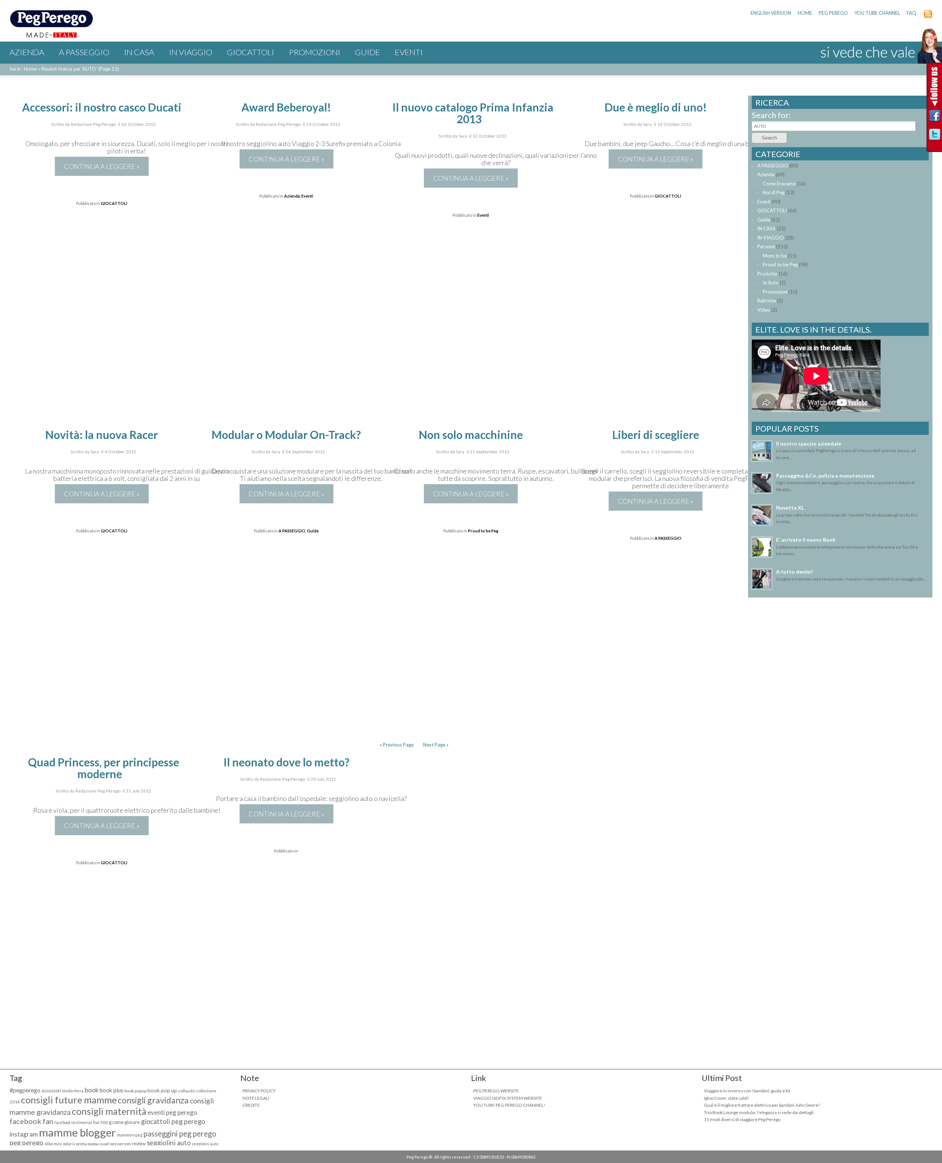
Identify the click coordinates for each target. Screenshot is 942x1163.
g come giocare (124, 1122)
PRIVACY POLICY (259, 1090)
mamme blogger (77, 1132)
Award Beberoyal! (286, 107)
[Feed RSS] (928, 16)
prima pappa (87, 1143)
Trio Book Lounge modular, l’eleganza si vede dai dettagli (759, 1112)
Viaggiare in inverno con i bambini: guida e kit (747, 1090)
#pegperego (25, 1089)
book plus (111, 1090)
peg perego (26, 1143)
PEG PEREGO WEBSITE (496, 1090)
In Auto (771, 283)
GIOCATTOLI (250, 52)
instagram (24, 1134)
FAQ (911, 13)
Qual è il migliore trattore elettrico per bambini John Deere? (762, 1105)
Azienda (27, 52)
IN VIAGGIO (190, 52)
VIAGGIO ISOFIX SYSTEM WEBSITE (507, 1098)
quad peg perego (115, 1143)
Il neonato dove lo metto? (286, 762)
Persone (766, 246)
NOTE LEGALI (255, 1098)
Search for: (771, 115)
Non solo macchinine (471, 434)
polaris (69, 1143)
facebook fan (31, 1121)
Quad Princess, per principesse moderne (103, 767)
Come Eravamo (779, 184)
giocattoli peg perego (173, 1121)
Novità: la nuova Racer (101, 434)
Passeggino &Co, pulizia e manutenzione (825, 475)
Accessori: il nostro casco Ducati (101, 107)
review (139, 1143)
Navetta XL (790, 507)
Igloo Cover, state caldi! (727, 1098)
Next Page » (436, 745)
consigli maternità (109, 1111)
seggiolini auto (169, 1143)
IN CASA (139, 52)
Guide (367, 52)
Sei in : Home (23, 69)
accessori (51, 1090)
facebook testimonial (73, 1122)
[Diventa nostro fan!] (935, 117)
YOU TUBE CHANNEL (877, 13)
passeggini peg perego (180, 1133)
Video (763, 310)
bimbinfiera (73, 1090)
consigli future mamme (69, 1099)
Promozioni (314, 52)
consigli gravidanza (153, 1100)
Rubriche (766, 301)
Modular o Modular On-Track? (286, 434)
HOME (805, 13)
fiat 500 (100, 1122)
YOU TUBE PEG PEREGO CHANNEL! (509, 1105)
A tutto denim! (794, 571)
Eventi (409, 52)
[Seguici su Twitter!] (935, 136)
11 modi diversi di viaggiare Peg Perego (742, 1119)
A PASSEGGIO (84, 52)
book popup (135, 1090)
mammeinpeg (129, 1134)
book (92, 1090)
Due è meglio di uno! (656, 107)
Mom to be (775, 256)
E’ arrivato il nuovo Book (806, 539)
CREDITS (250, 1105)
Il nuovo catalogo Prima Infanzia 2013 (472, 112)
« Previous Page (397, 745)
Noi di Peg (774, 192)
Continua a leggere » (101, 166)
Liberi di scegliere (655, 434)
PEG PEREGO (833, 13)
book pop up (162, 1090)
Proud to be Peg (483, 530)
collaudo (186, 1090)
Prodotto (767, 274)
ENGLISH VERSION (771, 13)
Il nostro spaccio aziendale (808, 443)
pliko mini (53, 1143)
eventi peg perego (172, 1112)
